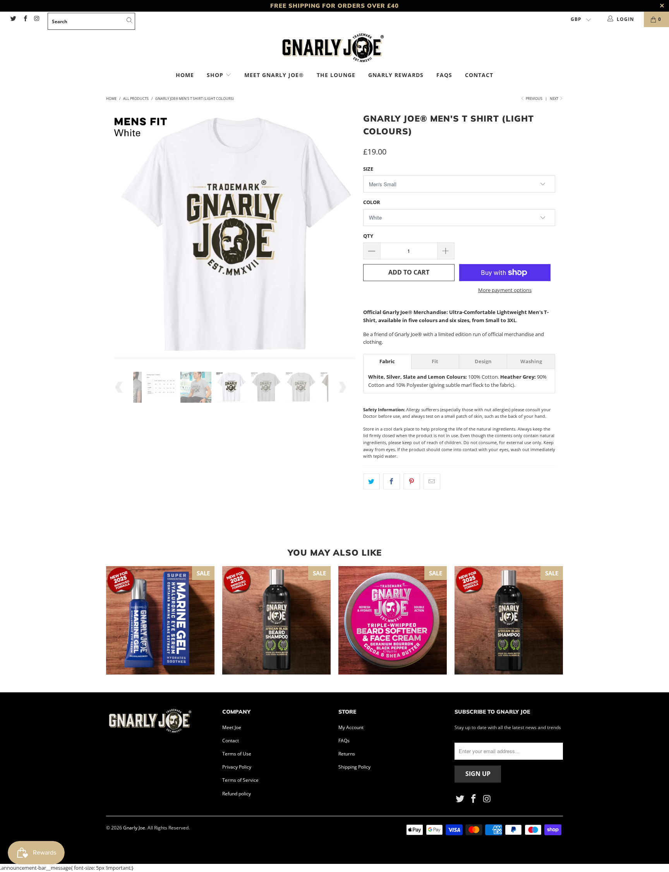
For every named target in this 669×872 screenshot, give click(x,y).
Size (368, 168)
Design (483, 361)
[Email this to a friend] (432, 481)
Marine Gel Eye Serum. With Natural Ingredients (160, 620)
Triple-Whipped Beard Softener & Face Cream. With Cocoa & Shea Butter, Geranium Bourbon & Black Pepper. (392, 620)
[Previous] (119, 235)
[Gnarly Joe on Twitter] (13, 19)
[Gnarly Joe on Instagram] (36, 19)
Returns (346, 753)
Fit (435, 361)
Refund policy (236, 793)
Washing (531, 361)
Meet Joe (231, 727)
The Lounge (336, 75)
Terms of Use (236, 753)
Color (371, 202)
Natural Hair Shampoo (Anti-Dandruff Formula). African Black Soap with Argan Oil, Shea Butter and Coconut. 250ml (509, 620)
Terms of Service (240, 780)
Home (185, 75)
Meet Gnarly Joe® (274, 75)
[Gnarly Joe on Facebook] (24, 19)
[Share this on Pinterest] (411, 481)
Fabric (387, 361)
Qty (368, 235)
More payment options (505, 290)
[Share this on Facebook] (391, 481)
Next (554, 98)
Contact (479, 75)
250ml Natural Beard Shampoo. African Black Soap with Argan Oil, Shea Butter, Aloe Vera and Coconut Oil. (276, 620)
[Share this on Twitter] (371, 481)
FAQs (444, 75)
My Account (351, 727)
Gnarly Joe (134, 827)
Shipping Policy (354, 767)
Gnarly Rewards (396, 75)
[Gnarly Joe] (334, 49)
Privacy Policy (236, 767)
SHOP (216, 75)
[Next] (342, 235)
